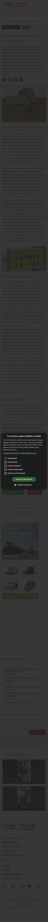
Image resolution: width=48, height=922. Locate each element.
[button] (24, 453)
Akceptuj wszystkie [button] (24, 479)
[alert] (24, 461)
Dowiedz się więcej (10, 450)
